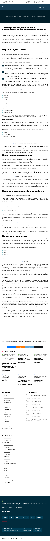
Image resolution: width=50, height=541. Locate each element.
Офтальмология (8, 428)
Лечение (6, 473)
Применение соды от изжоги (39, 419)
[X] (38, 347)
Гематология (7, 405)
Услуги (32, 517)
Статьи (20, 16)
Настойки (6, 466)
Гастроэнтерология (27, 16)
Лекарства (6, 447)
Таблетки (6, 461)
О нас (11, 517)
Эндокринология (8, 444)
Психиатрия (7, 454)
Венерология (7, 402)
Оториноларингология (10, 426)
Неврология (7, 416)
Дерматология (7, 409)
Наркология (7, 477)
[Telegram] (29, 347)
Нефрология (7, 419)
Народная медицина (9, 449)
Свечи (5, 468)
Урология (6, 442)
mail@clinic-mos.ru (28, 2)
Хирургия (6, 456)
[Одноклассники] (20, 347)
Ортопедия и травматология (11, 423)
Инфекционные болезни (10, 412)
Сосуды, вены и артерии (10, 484)
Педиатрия (7, 433)
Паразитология (8, 430)
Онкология (6, 421)
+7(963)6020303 (21, 1)
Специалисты (25, 517)
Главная (5, 517)
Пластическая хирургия (10, 480)
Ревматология (7, 437)
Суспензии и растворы (10, 463)
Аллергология (7, 400)
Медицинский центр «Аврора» (11, 16)
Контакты (39, 517)
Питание (6, 475)
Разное (5, 470)
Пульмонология (8, 435)
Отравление (7, 482)
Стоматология (7, 440)
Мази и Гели (7, 459)
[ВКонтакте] (11, 347)
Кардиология (7, 414)
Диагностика (7, 451)
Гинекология (7, 407)
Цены (17, 517)
